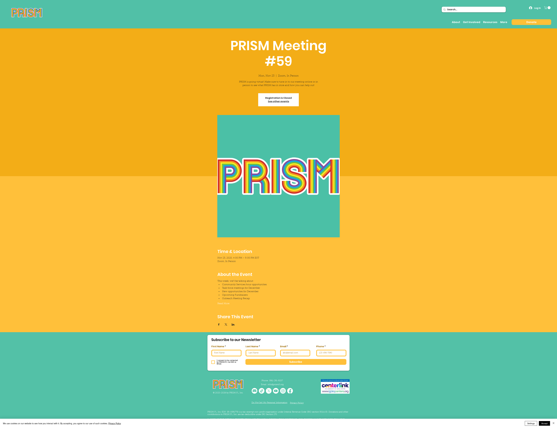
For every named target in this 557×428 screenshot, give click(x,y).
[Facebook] (290, 391)
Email (283, 346)
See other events (278, 101)
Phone (320, 346)
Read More (223, 303)
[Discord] (254, 391)
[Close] (553, 423)
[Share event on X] (226, 324)
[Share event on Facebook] (218, 324)
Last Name (252, 346)
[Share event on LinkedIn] (233, 324)
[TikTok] (261, 391)
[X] (269, 391)
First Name (217, 346)
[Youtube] (276, 391)
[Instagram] (283, 391)
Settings (531, 423)
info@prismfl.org (276, 385)
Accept (544, 423)
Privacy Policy (114, 423)
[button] (547, 7)
